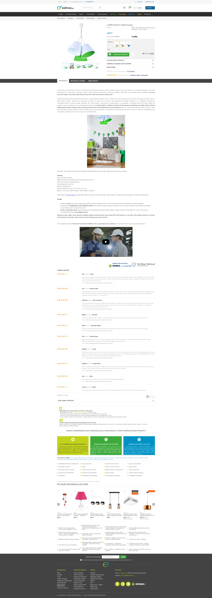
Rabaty (92, 581)
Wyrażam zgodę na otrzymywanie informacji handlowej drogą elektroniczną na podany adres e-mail (107, 560)
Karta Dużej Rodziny (80, 584)
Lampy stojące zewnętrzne (113, 475)
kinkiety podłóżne (98, 459)
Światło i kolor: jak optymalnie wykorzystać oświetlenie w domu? (68, 528)
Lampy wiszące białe (134, 463)
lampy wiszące (71, 195)
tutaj (62, 171)
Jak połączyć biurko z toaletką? (137, 539)
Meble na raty (78, 583)
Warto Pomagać (62, 579)
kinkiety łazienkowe (68, 459)
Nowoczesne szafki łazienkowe (78, 458)
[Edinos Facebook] (117, 584)
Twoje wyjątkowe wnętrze (80, 412)
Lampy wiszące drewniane (89, 472)
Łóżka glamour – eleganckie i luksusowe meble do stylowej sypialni (116, 544)
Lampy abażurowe (134, 469)
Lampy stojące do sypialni (136, 472)
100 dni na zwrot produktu (115, 60)
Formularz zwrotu (62, 588)
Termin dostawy (79, 575)
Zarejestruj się (149, 1)
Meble (61, 14)
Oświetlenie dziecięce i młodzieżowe (69, 463)
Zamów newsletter (93, 557)
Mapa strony (94, 588)
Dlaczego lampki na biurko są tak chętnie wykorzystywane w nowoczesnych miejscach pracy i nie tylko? (92, 527)
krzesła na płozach (133, 458)
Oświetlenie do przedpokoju (89, 475)
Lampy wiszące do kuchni (89, 469)
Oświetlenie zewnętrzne (135, 475)
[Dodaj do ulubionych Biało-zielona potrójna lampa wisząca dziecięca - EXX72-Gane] (132, 54)
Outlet (139, 14)
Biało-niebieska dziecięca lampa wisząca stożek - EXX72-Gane (99, 282)
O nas (59, 1)
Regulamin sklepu (95, 577)
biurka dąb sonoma (109, 458)
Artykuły (92, 573)
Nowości (113, 14)
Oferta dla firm (61, 583)
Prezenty (147, 14)
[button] (100, 8)
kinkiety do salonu (88, 459)
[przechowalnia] (125, 8)
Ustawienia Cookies (80, 579)
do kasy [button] (149, 8)
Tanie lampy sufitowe (64, 466)
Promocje (122, 14)
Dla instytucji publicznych (61, 585)
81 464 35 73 (123, 573)
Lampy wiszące (110, 472)
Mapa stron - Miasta (96, 584)
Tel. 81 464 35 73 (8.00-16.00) (76, 1)
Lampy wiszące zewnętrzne (66, 472)
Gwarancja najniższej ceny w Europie (119, 63)
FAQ (91, 583)
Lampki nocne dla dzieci (112, 463)
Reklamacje (93, 586)
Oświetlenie (90, 14)
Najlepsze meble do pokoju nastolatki (69, 539)
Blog (58, 573)
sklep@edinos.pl (89, 1)
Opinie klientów (78, 586)
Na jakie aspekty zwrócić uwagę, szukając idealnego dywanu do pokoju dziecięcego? (116, 534)
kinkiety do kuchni (108, 459)
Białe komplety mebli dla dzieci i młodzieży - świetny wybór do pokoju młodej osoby (139, 534)
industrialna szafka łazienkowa (95, 458)
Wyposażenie (102, 14)
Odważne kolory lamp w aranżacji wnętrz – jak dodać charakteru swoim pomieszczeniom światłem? (69, 534)
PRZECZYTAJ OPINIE (135, 75)
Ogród (81, 14)
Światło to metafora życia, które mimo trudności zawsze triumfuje (116, 538)
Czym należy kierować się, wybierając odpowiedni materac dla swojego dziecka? (92, 549)
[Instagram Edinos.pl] (123, 584)
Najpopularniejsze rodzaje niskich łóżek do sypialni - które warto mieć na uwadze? (92, 544)
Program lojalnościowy (97, 575)
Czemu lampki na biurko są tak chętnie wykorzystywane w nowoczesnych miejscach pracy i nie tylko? (116, 528)
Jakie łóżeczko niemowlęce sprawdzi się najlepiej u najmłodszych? (92, 538)
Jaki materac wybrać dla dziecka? (68, 545)
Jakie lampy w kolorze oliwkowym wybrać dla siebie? (91, 534)
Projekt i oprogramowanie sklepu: (95, 595)
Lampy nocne (132, 466)
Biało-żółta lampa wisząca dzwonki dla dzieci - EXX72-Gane (99, 308)
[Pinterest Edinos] (128, 584)
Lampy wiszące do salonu (113, 466)
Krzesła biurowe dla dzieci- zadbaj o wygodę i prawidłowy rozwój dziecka (139, 544)
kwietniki (141, 458)
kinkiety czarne (78, 459)
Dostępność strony (79, 588)
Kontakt (65, 1)
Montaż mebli (111, 67)
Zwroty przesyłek (79, 581)
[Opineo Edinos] (139, 584)
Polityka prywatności (80, 577)
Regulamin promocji (96, 579)
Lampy (84, 466)
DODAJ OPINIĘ (144, 75)
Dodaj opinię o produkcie (66, 400)
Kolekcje (131, 14)
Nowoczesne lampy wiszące (66, 469)
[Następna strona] (153, 396)
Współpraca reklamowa (64, 581)
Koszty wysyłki (78, 573)
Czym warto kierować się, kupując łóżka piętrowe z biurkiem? (69, 550)
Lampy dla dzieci (86, 463)
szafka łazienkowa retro (121, 458)
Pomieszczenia (71, 14)
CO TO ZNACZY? (131, 71)
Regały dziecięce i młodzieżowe (114, 469)
